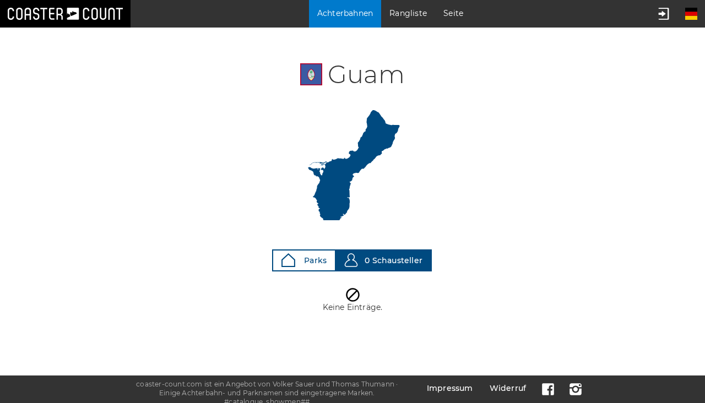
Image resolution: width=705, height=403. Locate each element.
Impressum (450, 388)
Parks (314, 260)
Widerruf (508, 388)
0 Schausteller (393, 260)
